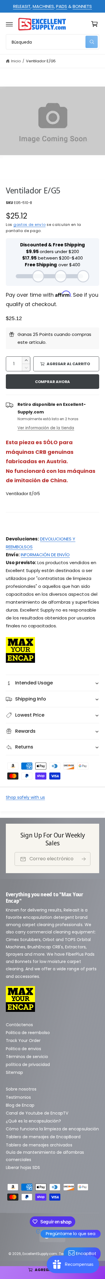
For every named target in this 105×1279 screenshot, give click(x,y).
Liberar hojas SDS (23, 1167)
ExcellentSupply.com (39, 1253)
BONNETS (82, 6)
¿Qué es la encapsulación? (33, 1121)
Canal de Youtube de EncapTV (37, 1113)
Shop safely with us (25, 797)
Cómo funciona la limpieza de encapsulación (52, 1129)
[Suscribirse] (83, 859)
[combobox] (52, 41)
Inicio (16, 61)
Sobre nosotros (21, 1089)
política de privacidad (28, 1064)
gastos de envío (29, 224)
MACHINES (43, 6)
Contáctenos (19, 1025)
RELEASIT (22, 6)
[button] (9, 24)
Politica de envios (23, 1049)
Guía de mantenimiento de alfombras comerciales (45, 1156)
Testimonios (18, 1097)
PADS (61, 6)
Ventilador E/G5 (41, 61)
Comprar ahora (52, 381)
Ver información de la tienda (46, 428)
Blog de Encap (20, 1105)
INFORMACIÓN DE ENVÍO (45, 555)
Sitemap (14, 1072)
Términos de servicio (27, 1057)
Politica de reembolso (28, 1033)
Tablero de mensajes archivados (39, 1145)
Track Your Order (23, 1040)
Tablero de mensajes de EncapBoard (43, 1137)
